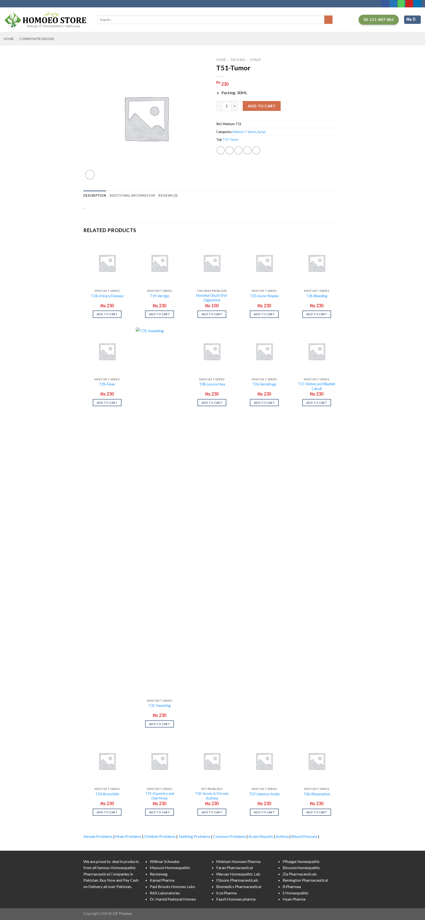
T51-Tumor (231, 139)
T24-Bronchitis (107, 794)
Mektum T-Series (244, 132)
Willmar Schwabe (164, 861)
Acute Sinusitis (260, 836)
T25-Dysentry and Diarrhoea (159, 795)
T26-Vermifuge (264, 384)
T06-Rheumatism (316, 794)
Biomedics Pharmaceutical (238, 886)
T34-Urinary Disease (107, 296)
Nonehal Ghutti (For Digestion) (212, 297)
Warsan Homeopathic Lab (238, 874)
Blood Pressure (304, 836)
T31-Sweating (159, 705)
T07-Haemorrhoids (264, 794)
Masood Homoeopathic (170, 867)
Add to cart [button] (107, 314)
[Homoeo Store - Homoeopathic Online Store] (47, 20)
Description (94, 195)
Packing (238, 60)
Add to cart (261, 106)
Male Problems (128, 836)
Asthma (282, 836)
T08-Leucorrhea (212, 384)
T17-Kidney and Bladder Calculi (317, 386)
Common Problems (36, 39)
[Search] (328, 19)
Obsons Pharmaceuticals (237, 880)
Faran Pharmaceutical (234, 867)
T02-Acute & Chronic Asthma (212, 795)
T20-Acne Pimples (264, 296)
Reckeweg (158, 874)
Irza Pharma (226, 892)
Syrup (255, 60)
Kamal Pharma (162, 880)
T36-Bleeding (316, 296)
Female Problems (98, 836)
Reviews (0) (167, 195)
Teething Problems (194, 836)
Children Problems (160, 836)
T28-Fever (107, 384)
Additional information (132, 195)
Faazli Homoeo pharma (236, 899)
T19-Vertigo (159, 296)
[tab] (94, 195)
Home (9, 39)
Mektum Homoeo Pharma (238, 861)
